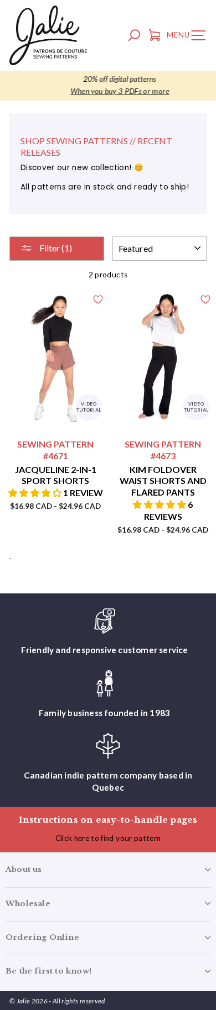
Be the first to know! (48, 971)
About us (24, 869)
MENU (189, 37)
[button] (35, 492)
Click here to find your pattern (108, 838)
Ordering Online (42, 937)
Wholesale (28, 903)
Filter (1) (55, 248)
